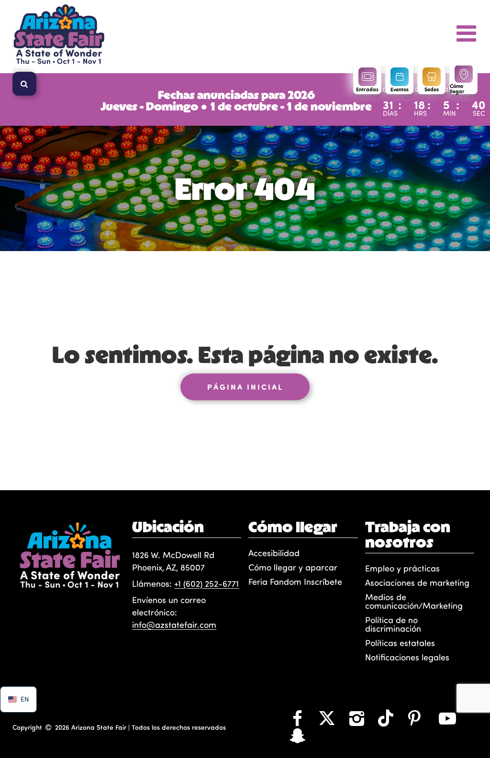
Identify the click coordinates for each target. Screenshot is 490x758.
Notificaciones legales (407, 657)
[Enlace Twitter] (326, 718)
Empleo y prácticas (402, 568)
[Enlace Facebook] (297, 718)
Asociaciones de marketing (417, 582)
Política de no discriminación (393, 624)
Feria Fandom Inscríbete (295, 581)
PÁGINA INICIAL (245, 387)
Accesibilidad (274, 553)
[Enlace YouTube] (447, 718)
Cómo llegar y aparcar (292, 567)
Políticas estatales (400, 642)
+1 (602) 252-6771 (206, 583)
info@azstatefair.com (174, 624)
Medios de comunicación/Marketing (414, 601)
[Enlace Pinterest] (414, 718)
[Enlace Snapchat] (297, 735)
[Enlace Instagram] (356, 718)
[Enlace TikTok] (385, 718)
